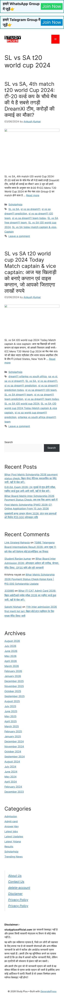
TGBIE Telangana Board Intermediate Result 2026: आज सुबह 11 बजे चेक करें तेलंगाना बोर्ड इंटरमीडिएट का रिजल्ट (30, 547)
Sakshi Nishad (13, 606)
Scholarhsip (15, 204)
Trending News (13, 856)
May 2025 (10, 716)
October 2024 (12, 751)
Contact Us (16, 881)
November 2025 (14, 686)
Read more (32, 195)
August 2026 (12, 641)
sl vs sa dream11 (30, 209)
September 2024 (14, 756)
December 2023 (14, 791)
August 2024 (12, 761)
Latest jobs (11, 831)
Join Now (51, 6)
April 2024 (10, 781)
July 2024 (10, 766)
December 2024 (14, 741)
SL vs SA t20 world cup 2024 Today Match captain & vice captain (30, 408)
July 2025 (10, 706)
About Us (15, 875)
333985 (9, 590)
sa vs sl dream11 (14, 381)
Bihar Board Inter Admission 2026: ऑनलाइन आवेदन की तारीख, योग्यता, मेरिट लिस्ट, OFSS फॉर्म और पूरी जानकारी (31, 563)
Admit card (11, 821)
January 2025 (12, 736)
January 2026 (12, 676)
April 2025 (10, 721)
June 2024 (10, 771)
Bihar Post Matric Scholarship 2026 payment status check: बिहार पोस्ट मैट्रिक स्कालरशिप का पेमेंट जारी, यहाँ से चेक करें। (31, 478)
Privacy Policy (18, 900)
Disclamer (15, 893)
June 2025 (10, 711)
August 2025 (12, 701)
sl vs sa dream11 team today (29, 218)
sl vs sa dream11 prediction (20, 385)
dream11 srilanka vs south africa (27, 376)
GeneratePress (48, 991)
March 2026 (11, 666)
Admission (10, 816)
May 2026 (10, 656)
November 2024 (14, 746)
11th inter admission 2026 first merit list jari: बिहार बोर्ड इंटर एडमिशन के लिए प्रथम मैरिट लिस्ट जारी (30, 611)
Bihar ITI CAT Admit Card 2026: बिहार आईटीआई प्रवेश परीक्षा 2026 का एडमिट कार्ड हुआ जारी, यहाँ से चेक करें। (30, 595)
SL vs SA (13, 209)
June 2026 (10, 651)
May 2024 (10, 776)
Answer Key (11, 826)
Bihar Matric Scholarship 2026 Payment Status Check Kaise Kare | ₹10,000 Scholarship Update (29, 579)
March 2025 (11, 726)
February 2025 (13, 731)
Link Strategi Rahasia (17, 542)
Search (8, 442)
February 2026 (13, 671)
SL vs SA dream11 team (18, 394)
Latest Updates (13, 836)
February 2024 (13, 786)
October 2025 (12, 691)
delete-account (19, 887)
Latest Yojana (12, 841)
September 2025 (14, 696)
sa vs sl (52, 376)
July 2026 (10, 646)
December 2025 (14, 681)
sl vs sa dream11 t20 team (41, 390)
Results (8, 846)
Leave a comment (19, 236)
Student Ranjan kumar (17, 558)
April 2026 (10, 661)
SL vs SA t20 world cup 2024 (21, 403)
